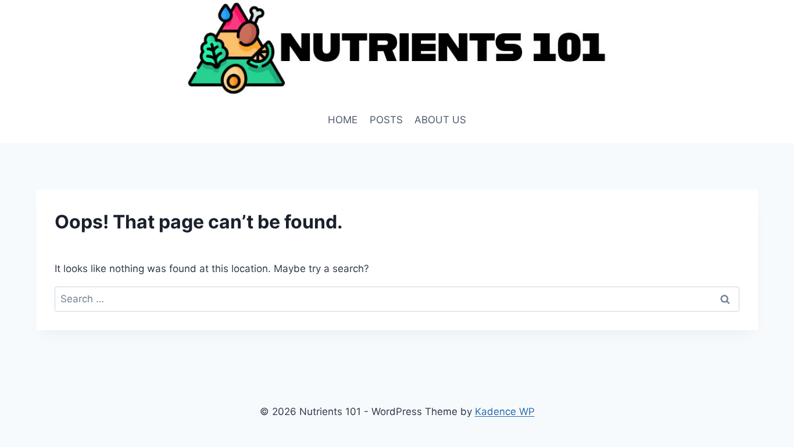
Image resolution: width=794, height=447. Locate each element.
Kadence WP (505, 411)
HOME (342, 120)
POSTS (386, 120)
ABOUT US (440, 120)
